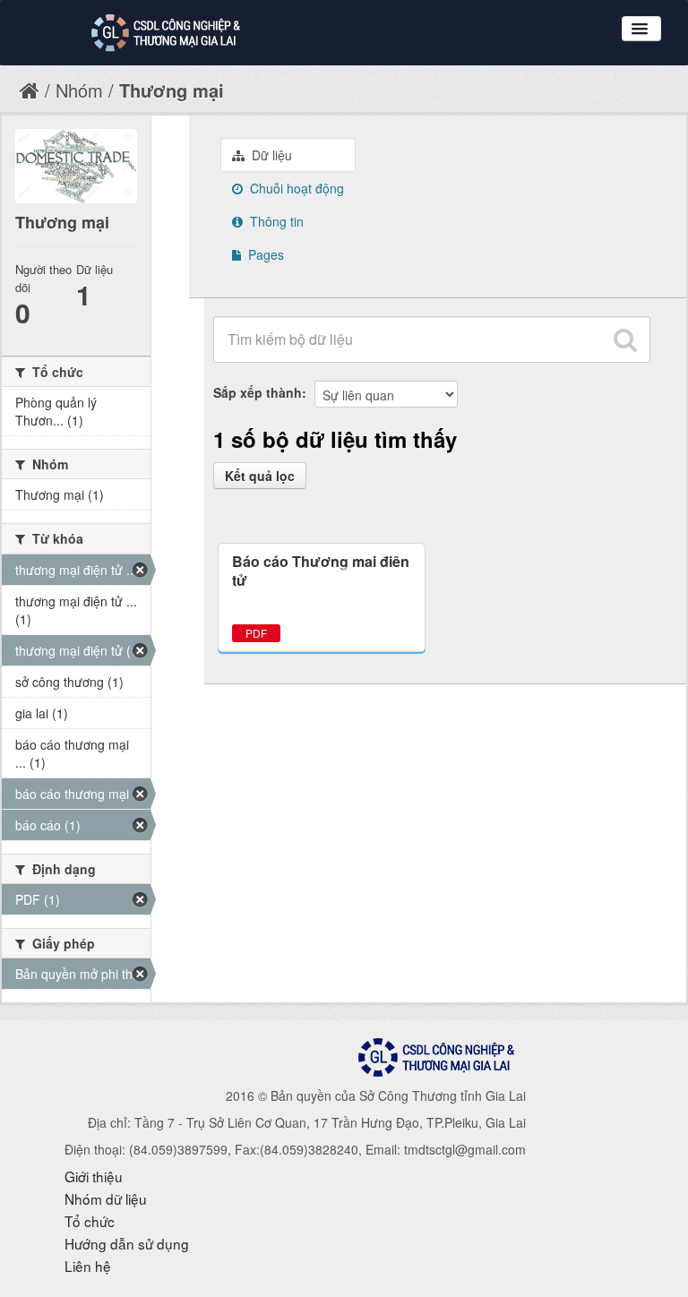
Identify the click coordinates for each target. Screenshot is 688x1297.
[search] (625, 339)
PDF (256, 632)
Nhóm (79, 90)
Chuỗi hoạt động (295, 188)
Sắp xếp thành (257, 392)
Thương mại (171, 90)
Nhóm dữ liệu (105, 1198)
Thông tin (275, 221)
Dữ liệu (270, 155)
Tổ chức (89, 1221)
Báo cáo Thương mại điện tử (320, 570)
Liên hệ (87, 1266)
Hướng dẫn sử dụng (126, 1243)
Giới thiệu (93, 1176)
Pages (264, 254)
